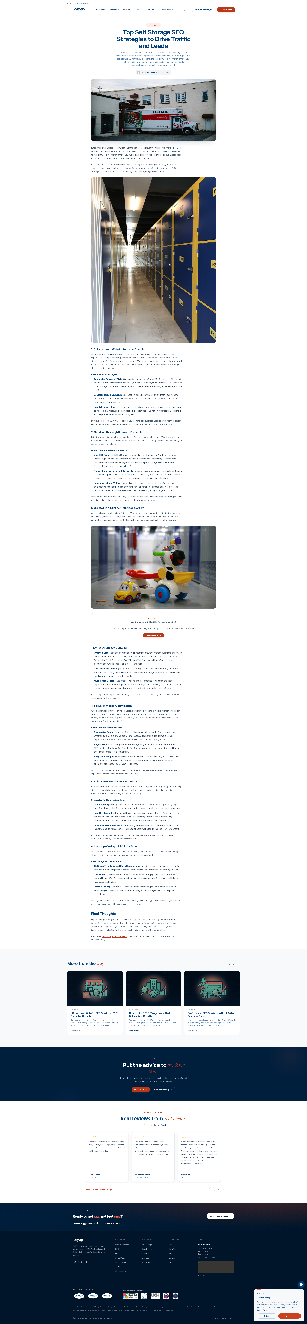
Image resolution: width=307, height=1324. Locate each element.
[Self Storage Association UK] (166, 1296)
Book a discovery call (219, 1216)
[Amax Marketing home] (80, 9)
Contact (172, 1258)
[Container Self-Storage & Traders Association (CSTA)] (130, 1296)
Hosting (118, 1267)
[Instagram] (80, 1262)
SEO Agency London (79, 1310)
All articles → (234, 964)
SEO (117, 1249)
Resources (166, 10)
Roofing (160, 1307)
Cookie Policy (262, 1310)
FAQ (170, 1262)
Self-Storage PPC (97, 1307)
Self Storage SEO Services (114, 936)
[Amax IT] (93, 1296)
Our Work (127, 10)
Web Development (122, 1244)
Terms (232, 1318)
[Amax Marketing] (107, 1296)
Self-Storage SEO (83, 1307)
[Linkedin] (75, 1262)
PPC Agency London (155, 1310)
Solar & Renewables (193, 1307)
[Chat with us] (301, 1284)
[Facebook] (86, 1262)
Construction (147, 1249)
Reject (266, 1316)
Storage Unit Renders (149, 1307)
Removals (146, 1262)
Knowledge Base (214, 1307)
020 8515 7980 (98, 2)
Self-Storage (147, 1244)
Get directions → (203, 1275)
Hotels (183, 1307)
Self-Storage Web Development (114, 1307)
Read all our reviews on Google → (100, 1190)
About (171, 1244)
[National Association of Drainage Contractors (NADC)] (175, 1296)
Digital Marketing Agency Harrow (136, 1310)
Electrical (176, 1307)
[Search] (184, 9)
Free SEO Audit (226, 10)
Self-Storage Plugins (133, 1307)
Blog (170, 1253)
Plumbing (168, 1307)
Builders (145, 1253)
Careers (237, 2)
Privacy (217, 1318)
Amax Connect (168, 1310)
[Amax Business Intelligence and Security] (79, 1296)
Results (139, 10)
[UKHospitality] (155, 1296)
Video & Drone (120, 1262)
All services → (120, 1271)
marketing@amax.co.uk (77, 2)
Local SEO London (94, 1310)
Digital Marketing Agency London (112, 1310)
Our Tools (151, 10)
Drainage (145, 1258)
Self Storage (154, 25)
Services (100, 10)
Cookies (224, 1318)
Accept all (290, 1316)
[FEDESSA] (144, 1296)
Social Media (120, 1258)
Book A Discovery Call (204, 10)
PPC (116, 1253)
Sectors (113, 10)
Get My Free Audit (153, 635)
